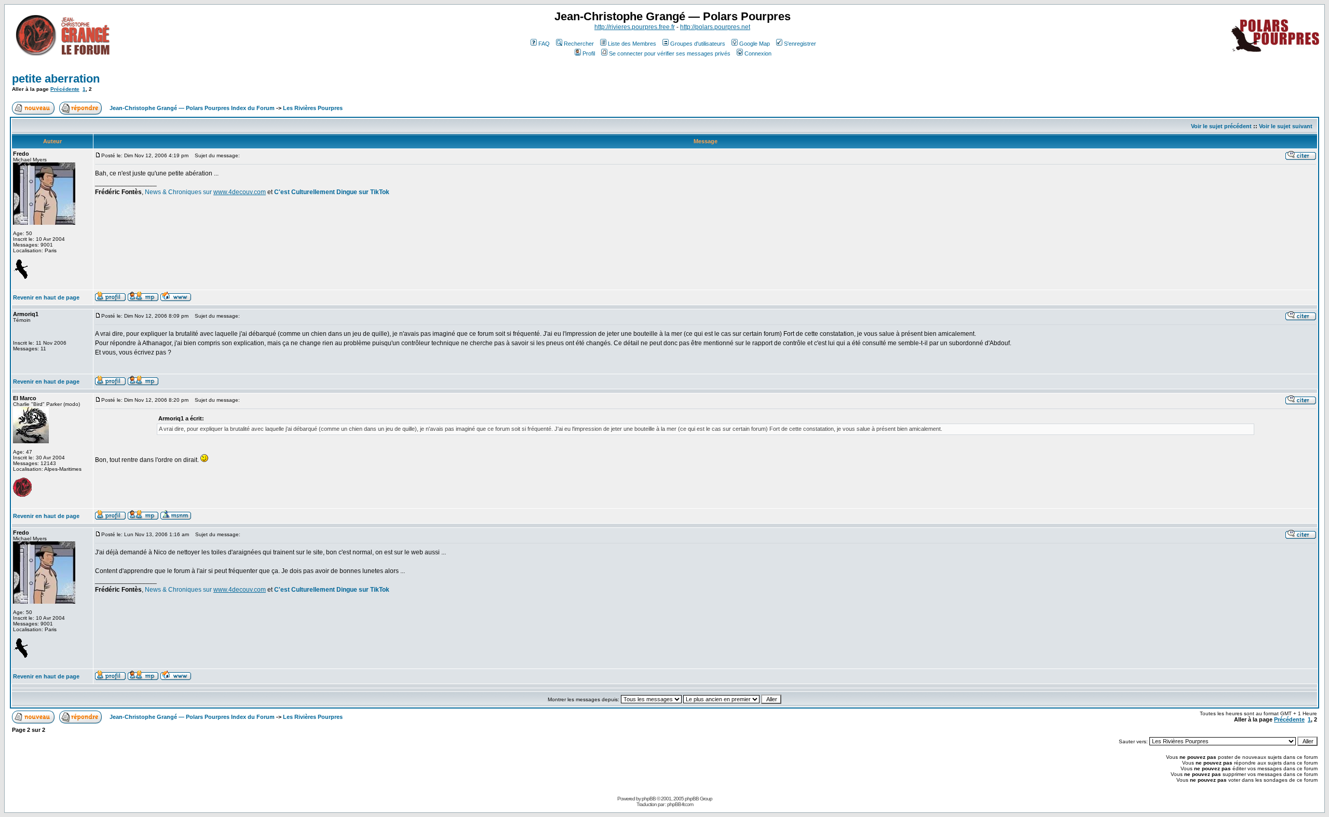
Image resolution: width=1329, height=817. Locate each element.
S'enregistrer (800, 43)
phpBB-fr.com (680, 804)
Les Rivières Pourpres (313, 108)
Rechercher (579, 43)
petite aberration (56, 78)
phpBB (649, 798)
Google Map (754, 43)
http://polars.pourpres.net (715, 27)
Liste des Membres (632, 43)
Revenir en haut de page (46, 297)
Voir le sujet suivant (1285, 126)
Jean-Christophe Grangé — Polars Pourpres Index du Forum (192, 108)
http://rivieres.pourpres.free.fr (634, 27)
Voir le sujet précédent (1221, 126)
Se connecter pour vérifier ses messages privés (669, 53)
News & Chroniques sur (179, 192)
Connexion (757, 53)
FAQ (544, 43)
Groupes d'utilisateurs (697, 43)
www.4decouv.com (239, 192)
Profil (588, 53)
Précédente (64, 89)
